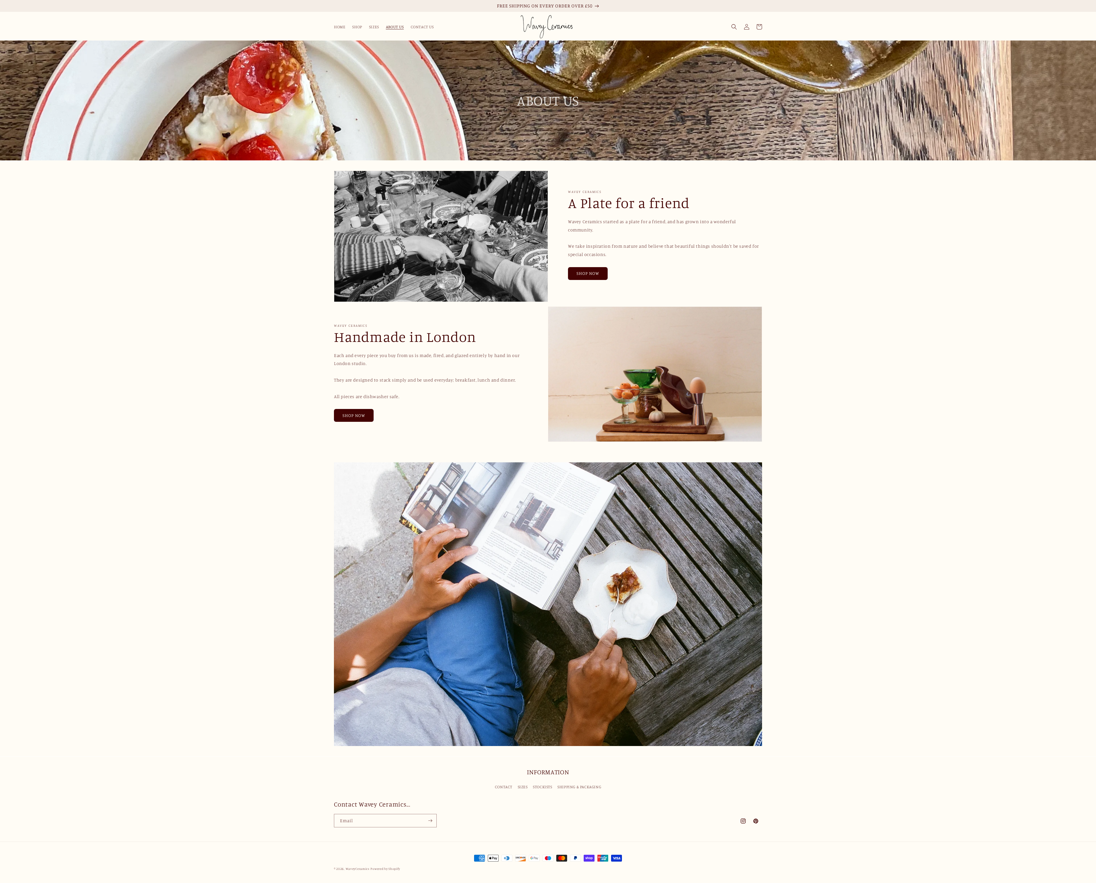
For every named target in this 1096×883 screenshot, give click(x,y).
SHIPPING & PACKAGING (579, 786)
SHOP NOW (588, 273)
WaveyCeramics (358, 869)
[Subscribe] (430, 820)
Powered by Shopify (385, 869)
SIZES (523, 786)
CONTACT (503, 786)
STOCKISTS (542, 786)
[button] (734, 27)
